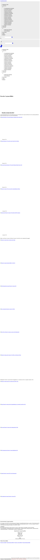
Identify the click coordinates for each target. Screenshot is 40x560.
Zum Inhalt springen (3, 0)
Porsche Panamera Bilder (26, 542)
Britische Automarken (7, 24)
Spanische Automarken (7, 18)
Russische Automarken (7, 10)
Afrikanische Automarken (8, 12)
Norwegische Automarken (8, 9)
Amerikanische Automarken (8, 13)
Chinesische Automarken (8, 19)
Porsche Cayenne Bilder (18, 542)
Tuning (3, 33)
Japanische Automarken (8, 22)
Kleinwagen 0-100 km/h (8, 29)
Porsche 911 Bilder (3, 542)
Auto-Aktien (4, 25)
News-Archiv (4, 32)
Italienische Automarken (8, 14)
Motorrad (3, 34)
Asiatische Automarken (7, 23)
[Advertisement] (20, 88)
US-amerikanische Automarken (9, 8)
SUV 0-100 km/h (7, 75)
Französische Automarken (8, 15)
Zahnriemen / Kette (5, 4)
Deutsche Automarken (7, 17)
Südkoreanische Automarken (8, 20)
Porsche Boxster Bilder (10, 542)
